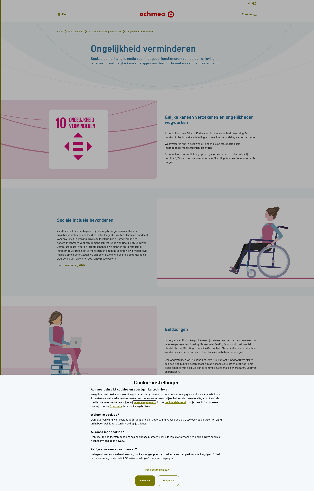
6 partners (116, 406)
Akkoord (145, 480)
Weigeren (168, 480)
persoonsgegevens (144, 402)
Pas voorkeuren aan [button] (157, 470)
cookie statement (175, 402)
